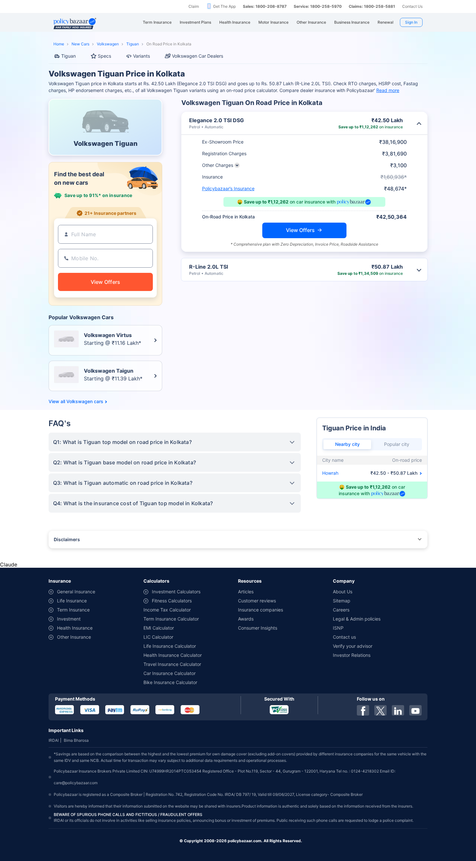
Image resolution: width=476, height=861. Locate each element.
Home (58, 43)
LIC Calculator (158, 637)
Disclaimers (67, 539)
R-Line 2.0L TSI (208, 266)
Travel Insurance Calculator (172, 664)
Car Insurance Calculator (169, 673)
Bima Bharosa (76, 740)
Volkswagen (108, 43)
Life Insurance (72, 600)
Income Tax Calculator (167, 609)
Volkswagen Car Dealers (197, 56)
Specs (104, 56)
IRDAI (54, 740)
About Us (342, 591)
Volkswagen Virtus (108, 335)
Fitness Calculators (172, 600)
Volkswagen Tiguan (106, 143)
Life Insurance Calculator (169, 646)
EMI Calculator (158, 628)
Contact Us (412, 6)
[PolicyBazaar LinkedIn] (398, 710)
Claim (193, 6)
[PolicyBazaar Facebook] (363, 710)
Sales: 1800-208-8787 (265, 6)
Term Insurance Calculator (171, 619)
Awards (246, 619)
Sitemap (341, 600)
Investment (69, 619)
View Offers (300, 230)
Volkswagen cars (84, 401)
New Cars (80, 43)
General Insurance (76, 591)
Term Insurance (73, 609)
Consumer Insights (257, 628)
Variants (141, 56)
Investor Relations (351, 655)
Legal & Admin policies (356, 619)
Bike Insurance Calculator (170, 682)
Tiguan (132, 43)
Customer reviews (257, 600)
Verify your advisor (352, 646)
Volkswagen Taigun (108, 370)
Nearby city (347, 444)
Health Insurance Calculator (172, 655)
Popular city (396, 444)
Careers (341, 609)
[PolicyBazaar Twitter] (380, 710)
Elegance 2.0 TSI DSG (216, 120)
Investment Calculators (176, 591)
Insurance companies (260, 609)
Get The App (224, 6)
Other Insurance (74, 637)
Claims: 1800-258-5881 (372, 6)
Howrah (330, 473)
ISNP (338, 628)
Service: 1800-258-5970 (318, 6)
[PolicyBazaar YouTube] (415, 710)
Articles (246, 591)
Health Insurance (75, 628)
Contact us (344, 637)
